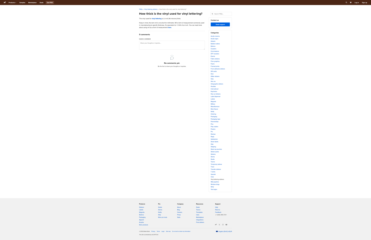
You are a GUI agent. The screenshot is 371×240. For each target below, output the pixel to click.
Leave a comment (145, 39)
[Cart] (350, 2)
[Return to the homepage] (5, 2)
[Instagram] (223, 224)
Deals (41, 2)
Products (12, 2)
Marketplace (32, 2)
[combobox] (221, 14)
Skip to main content (1, 1)
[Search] (346, 2)
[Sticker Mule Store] (216, 224)
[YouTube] (226, 224)
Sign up (364, 2)
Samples (22, 2)
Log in (357, 2)
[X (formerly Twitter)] (219, 224)
